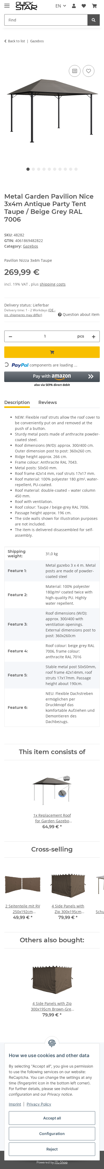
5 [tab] (49, 169)
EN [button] (58, 6)
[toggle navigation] (7, 3)
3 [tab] (38, 169)
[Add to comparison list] (75, 71)
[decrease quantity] (10, 336)
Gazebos (30, 246)
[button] (74, 6)
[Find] (93, 20)
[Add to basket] (8, 58)
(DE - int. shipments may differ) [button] (29, 312)
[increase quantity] (93, 336)
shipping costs (53, 284)
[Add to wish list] (88, 71)
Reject (52, 1149)
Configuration (52, 1133)
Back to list (16, 41)
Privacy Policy (39, 1104)
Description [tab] (17, 402)
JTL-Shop (61, 1162)
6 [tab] (54, 169)
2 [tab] (33, 169)
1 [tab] (28, 169)
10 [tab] (76, 169)
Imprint (15, 1104)
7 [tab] (60, 169)
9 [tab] (70, 169)
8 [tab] (65, 169)
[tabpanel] (52, 109)
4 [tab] (44, 169)
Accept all (52, 1118)
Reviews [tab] (47, 402)
